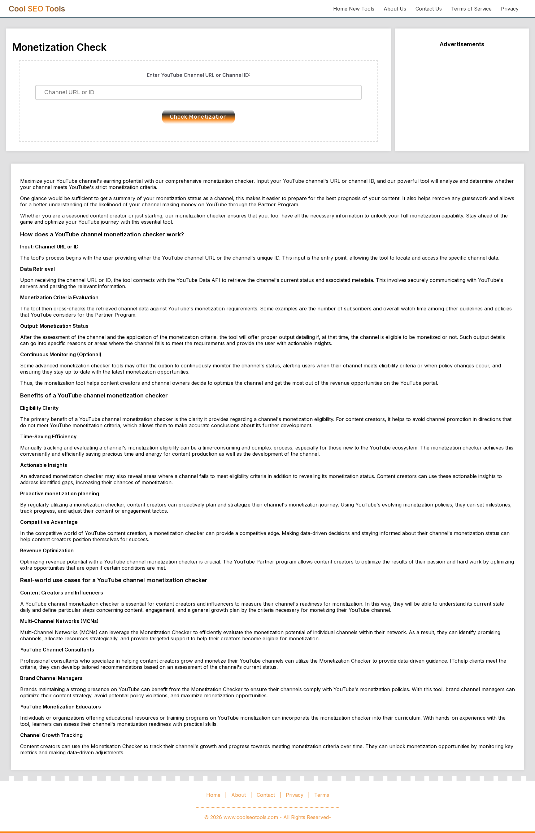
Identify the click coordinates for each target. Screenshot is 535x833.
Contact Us (428, 9)
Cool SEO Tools (37, 8)
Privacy (510, 9)
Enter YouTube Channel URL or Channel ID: (198, 75)
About (238, 795)
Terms (321, 795)
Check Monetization (198, 116)
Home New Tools (353, 9)
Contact (266, 795)
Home (213, 795)
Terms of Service (471, 9)
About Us (395, 9)
